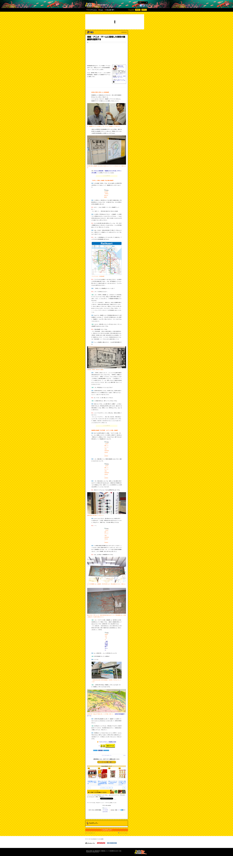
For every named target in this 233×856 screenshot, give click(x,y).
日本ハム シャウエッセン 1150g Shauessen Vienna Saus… (112, 782)
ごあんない (137, 10)
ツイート (95, 750)
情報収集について (105, 850)
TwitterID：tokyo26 (116, 80)
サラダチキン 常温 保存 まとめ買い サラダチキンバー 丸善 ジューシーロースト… (123, 783)
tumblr (146, 5)
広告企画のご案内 (109, 10)
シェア (100, 750)
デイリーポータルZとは (91, 10)
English (100, 10)
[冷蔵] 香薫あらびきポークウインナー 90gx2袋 (92, 782)
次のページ (110, 746)
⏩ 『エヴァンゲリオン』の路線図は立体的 (106, 741)
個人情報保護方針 (96, 850)
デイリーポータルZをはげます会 (131, 10)
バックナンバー (106, 829)
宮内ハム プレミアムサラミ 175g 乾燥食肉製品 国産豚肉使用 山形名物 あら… (102, 783)
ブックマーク (106, 750)
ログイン (144, 10)
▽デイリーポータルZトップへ (107, 755)
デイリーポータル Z (91, 5)
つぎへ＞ (124, 755)
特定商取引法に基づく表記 (115, 850)
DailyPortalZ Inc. (141, 852)
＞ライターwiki (122, 80)
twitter (141, 5)
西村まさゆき (120, 66)
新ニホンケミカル (121, 79)
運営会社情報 (89, 850)
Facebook (144, 5)
